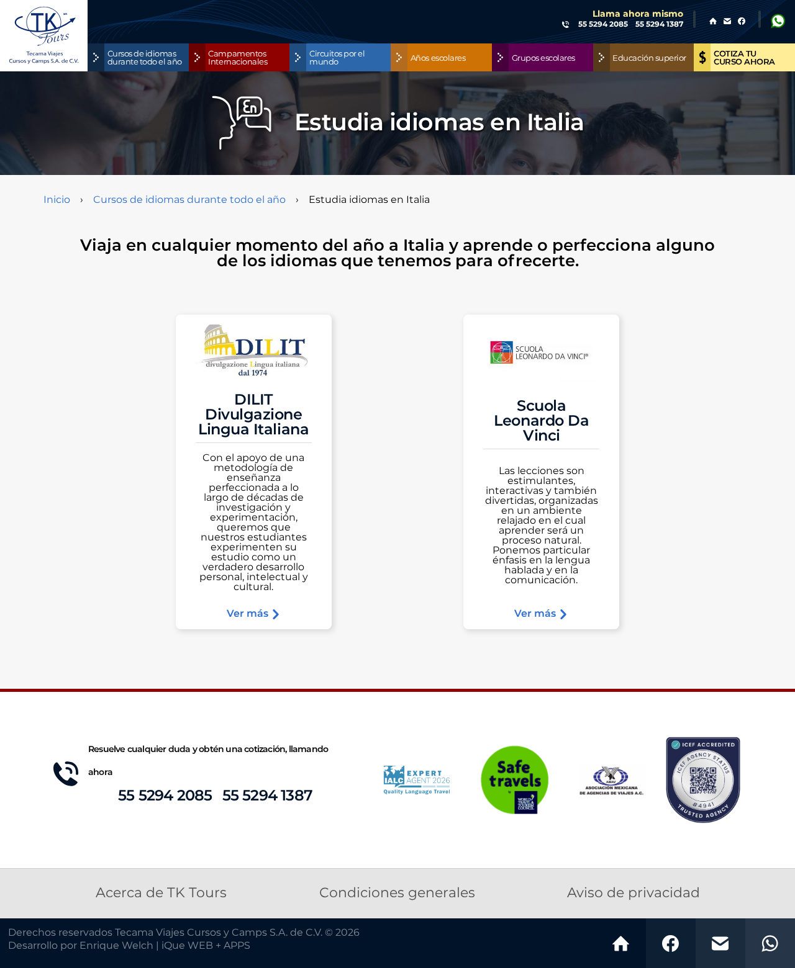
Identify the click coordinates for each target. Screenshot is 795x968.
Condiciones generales (397, 893)
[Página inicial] (621, 943)
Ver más (249, 614)
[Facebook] (671, 943)
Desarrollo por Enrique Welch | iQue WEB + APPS (129, 946)
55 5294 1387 (267, 796)
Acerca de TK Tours (161, 893)
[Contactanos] (720, 943)
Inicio (56, 200)
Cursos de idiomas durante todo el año (189, 200)
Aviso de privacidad (633, 893)
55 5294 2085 (165, 796)
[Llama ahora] (770, 943)
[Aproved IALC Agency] (417, 779)
